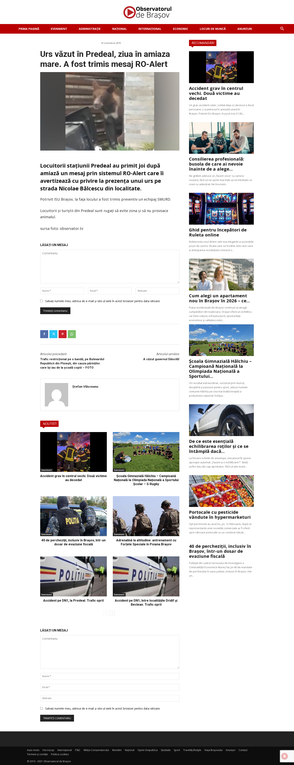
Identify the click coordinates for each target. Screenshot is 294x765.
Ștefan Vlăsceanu (85, 386)
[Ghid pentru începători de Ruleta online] (221, 209)
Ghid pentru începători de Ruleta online (218, 232)
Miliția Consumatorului (96, 750)
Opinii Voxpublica (148, 750)
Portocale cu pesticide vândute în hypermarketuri (220, 514)
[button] (282, 29)
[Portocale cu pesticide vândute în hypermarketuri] (221, 491)
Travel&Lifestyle (192, 750)
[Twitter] (53, 334)
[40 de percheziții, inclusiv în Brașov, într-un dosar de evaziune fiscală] (73, 516)
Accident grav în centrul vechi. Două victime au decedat (73, 478)
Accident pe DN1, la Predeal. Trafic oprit (73, 600)
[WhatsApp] (72, 334)
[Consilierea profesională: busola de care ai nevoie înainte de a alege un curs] (221, 138)
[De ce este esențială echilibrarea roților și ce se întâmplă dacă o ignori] (221, 420)
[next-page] (112, 613)
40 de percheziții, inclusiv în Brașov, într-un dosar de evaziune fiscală (73, 542)
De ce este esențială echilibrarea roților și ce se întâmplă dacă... (218, 446)
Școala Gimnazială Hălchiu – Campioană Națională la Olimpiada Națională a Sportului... (220, 368)
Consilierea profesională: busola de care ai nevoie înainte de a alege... (216, 164)
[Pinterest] (63, 334)
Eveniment (46, 470)
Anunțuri (230, 750)
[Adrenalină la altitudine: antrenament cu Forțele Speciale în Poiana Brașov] (146, 516)
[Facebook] (44, 334)
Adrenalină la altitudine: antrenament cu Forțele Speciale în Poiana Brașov (146, 542)
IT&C (77, 750)
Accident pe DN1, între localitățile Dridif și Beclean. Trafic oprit (146, 602)
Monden (117, 750)
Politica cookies (60, 754)
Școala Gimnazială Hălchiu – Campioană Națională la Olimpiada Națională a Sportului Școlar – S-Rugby (146, 480)
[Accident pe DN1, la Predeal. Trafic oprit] (73, 576)
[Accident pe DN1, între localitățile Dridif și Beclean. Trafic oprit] (146, 576)
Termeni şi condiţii (37, 754)
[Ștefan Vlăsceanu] (56, 394)
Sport (177, 750)
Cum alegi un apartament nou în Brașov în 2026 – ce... (219, 298)
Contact (243, 750)
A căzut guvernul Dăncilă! (161, 359)
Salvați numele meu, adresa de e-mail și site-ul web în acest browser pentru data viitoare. (102, 301)
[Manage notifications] (284, 756)
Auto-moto (33, 750)
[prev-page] (105, 613)
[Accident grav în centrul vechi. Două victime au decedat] (73, 452)
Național (129, 750)
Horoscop (48, 750)
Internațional (64, 750)
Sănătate (166, 750)
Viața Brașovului (213, 750)
